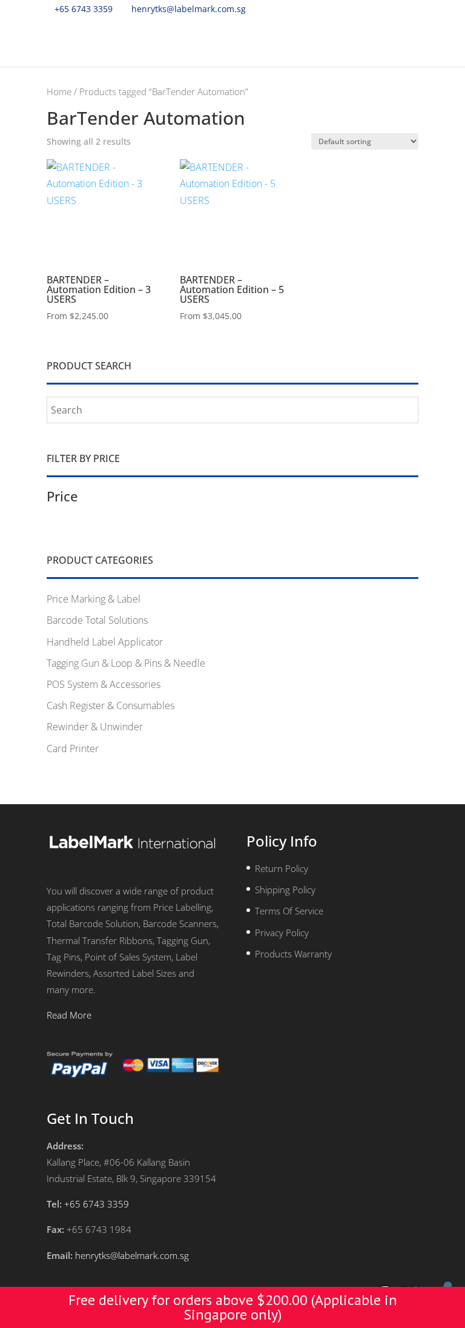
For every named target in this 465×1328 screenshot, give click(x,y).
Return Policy (281, 868)
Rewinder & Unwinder (95, 726)
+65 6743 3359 (83, 9)
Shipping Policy (285, 890)
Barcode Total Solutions (97, 620)
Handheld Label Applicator (105, 642)
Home (59, 91)
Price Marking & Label (93, 599)
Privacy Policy (282, 933)
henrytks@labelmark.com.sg (132, 1255)
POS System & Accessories (103, 684)
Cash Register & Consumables (110, 705)
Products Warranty (293, 954)
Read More (69, 1015)
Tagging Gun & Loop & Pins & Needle (126, 663)
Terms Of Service (289, 911)
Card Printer (73, 748)
